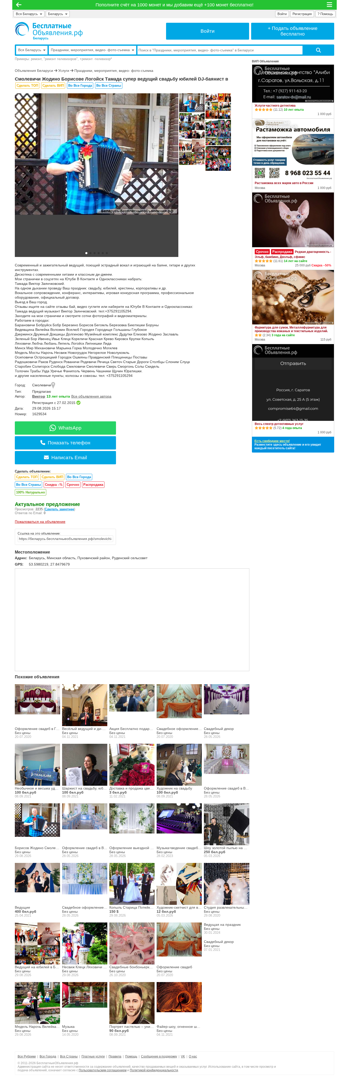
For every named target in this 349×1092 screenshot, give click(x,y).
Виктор (38, 396)
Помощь (131, 1056)
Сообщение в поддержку (159, 1056)
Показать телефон (69, 442)
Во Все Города (80, 85)
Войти (282, 14)
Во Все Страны (108, 85)
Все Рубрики (27, 1056)
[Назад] (18, 5)
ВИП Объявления (265, 61)
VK (183, 1056)
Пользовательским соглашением (102, 1070)
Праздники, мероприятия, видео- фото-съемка (113, 71)
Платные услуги (93, 1056)
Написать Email (69, 457)
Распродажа (93, 485)
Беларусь (56, 14)
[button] (86, 253)
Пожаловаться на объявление (40, 522)
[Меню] (330, 5)
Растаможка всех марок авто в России (284, 183)
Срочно (73, 485)
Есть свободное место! (272, 441)
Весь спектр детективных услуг (279, 424)
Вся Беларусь (27, 14)
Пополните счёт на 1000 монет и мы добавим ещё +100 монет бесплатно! (174, 4)
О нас (193, 1056)
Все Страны (69, 1056)
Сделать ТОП (27, 85)
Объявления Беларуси (34, 71)
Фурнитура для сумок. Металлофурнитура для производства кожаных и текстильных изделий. (291, 329)
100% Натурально (30, 492)
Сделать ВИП (53, 85)
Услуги (63, 71)
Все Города (48, 1056)
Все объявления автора (91, 396)
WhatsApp (70, 428)
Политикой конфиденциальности (154, 1070)
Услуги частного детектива (275, 105)
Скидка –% (54, 485)
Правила (115, 1056)
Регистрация (302, 14)
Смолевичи (41, 385)
